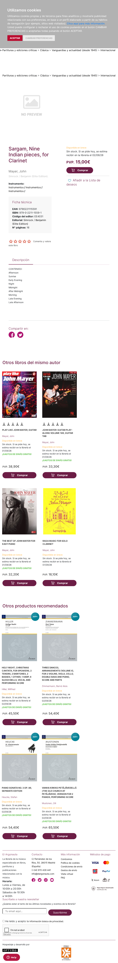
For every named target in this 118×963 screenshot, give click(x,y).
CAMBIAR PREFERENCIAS (39, 38)
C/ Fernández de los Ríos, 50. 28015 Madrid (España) (43, 863)
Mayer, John (8, 436)
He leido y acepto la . (34, 921)
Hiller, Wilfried (8, 689)
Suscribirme (60, 912)
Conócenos (66, 859)
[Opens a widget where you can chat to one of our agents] (11, 957)
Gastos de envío (69, 870)
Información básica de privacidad (46, 921)
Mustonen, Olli (49, 803)
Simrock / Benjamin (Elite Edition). (28, 176)
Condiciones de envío (71, 866)
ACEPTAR (15, 38)
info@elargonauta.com (43, 873)
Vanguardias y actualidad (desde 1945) (74, 50)
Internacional (107, 50)
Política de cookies (70, 862)
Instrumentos (16, 187)
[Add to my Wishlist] (69, 180)
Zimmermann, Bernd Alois (54, 686)
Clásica (44, 50)
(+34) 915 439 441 (41, 870)
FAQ (63, 877)
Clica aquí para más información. (86, 23)
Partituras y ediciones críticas (19, 50)
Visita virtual (67, 874)
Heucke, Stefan (9, 797)
